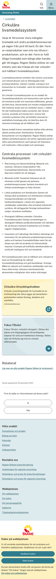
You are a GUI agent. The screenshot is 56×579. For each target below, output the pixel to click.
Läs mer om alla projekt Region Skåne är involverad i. (27, 368)
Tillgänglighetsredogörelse (15, 512)
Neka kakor (28, 560)
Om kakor (6, 498)
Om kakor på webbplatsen (14, 573)
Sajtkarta (6, 508)
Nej (28, 410)
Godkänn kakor (28, 554)
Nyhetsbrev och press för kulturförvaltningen (23, 474)
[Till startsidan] (6, 8)
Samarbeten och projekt (14, 431)
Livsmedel (10, 19)
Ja (28, 403)
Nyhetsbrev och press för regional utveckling (24, 479)
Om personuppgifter (12, 503)
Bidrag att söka (9, 436)
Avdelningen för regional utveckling (19, 469)
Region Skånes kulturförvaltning (17, 465)
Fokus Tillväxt (12, 325)
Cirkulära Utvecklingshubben (22, 286)
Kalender (6, 440)
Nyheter (6, 445)
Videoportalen (9, 450)
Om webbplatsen (10, 494)
